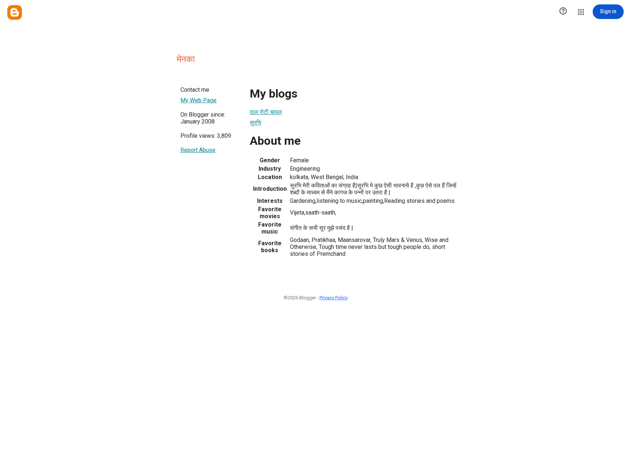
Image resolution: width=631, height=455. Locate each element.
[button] (563, 11)
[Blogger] (14, 12)
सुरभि (255, 122)
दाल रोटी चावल (266, 112)
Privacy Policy (334, 297)
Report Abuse (197, 150)
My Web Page (198, 100)
